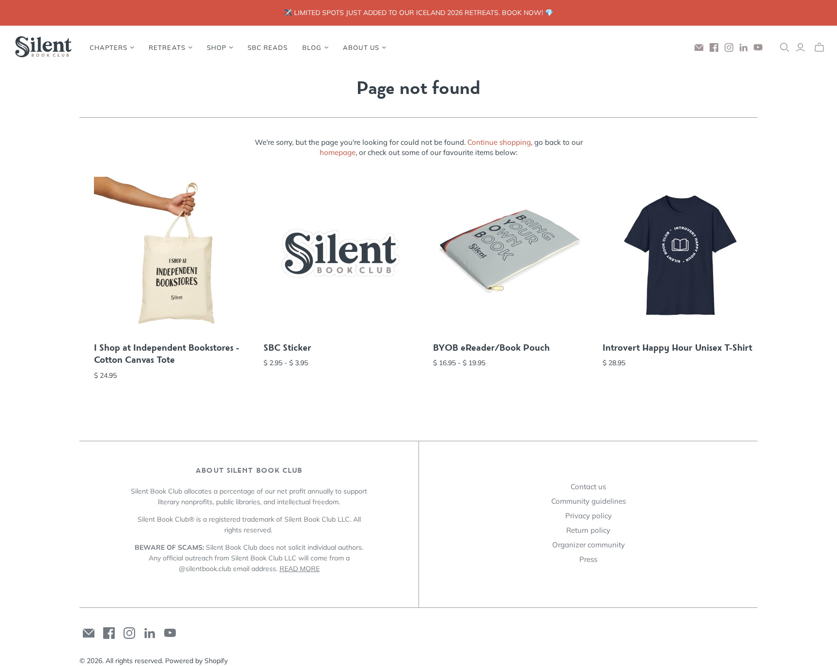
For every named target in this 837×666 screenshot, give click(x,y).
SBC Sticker (287, 347)
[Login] (800, 47)
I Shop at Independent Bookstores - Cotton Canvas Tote (166, 353)
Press (588, 559)
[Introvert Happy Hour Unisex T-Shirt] (680, 254)
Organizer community (588, 544)
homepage (338, 152)
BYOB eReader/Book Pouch (491, 347)
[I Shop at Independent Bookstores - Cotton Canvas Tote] (171, 254)
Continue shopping (499, 142)
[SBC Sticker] (341, 254)
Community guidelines (588, 501)
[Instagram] (729, 47)
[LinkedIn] (743, 47)
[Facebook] (714, 47)
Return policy (588, 530)
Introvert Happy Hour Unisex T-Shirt (677, 347)
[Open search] (785, 47)
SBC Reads (268, 47)
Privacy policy (588, 515)
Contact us (588, 486)
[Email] (699, 47)
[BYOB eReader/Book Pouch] (510, 254)
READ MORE (299, 568)
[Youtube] (758, 47)
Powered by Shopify (196, 660)
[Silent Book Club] (44, 47)
